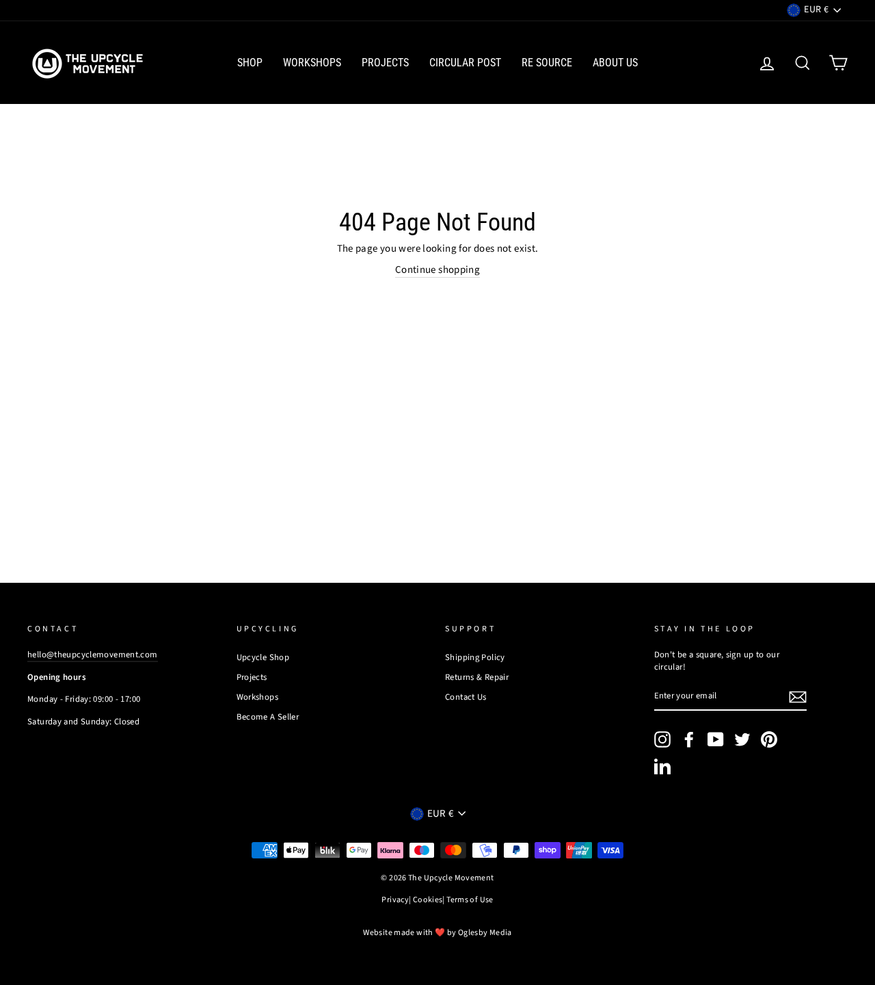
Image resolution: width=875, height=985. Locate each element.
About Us (615, 62)
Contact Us (466, 697)
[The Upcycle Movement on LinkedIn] (662, 766)
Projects (385, 62)
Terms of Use (470, 900)
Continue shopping (437, 270)
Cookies (428, 900)
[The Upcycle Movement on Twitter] (742, 739)
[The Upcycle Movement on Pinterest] (769, 739)
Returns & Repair (477, 677)
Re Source (547, 62)
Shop (249, 62)
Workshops (312, 62)
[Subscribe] (798, 697)
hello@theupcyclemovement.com (92, 654)
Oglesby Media (485, 932)
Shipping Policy (475, 657)
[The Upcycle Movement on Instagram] (662, 739)
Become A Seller (268, 717)
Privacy (395, 900)
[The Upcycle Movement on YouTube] (716, 739)
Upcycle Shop (263, 657)
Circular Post (465, 62)
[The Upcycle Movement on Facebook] (689, 739)
